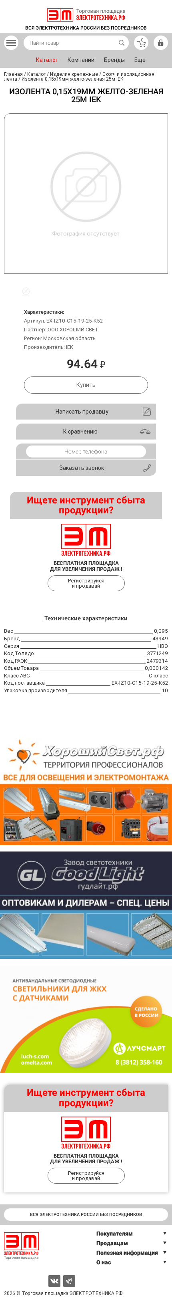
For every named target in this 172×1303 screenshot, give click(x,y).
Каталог (47, 60)
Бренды (114, 60)
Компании (81, 60)
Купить (86, 385)
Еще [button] (140, 60)
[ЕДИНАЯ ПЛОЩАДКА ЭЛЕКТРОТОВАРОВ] (86, 15)
